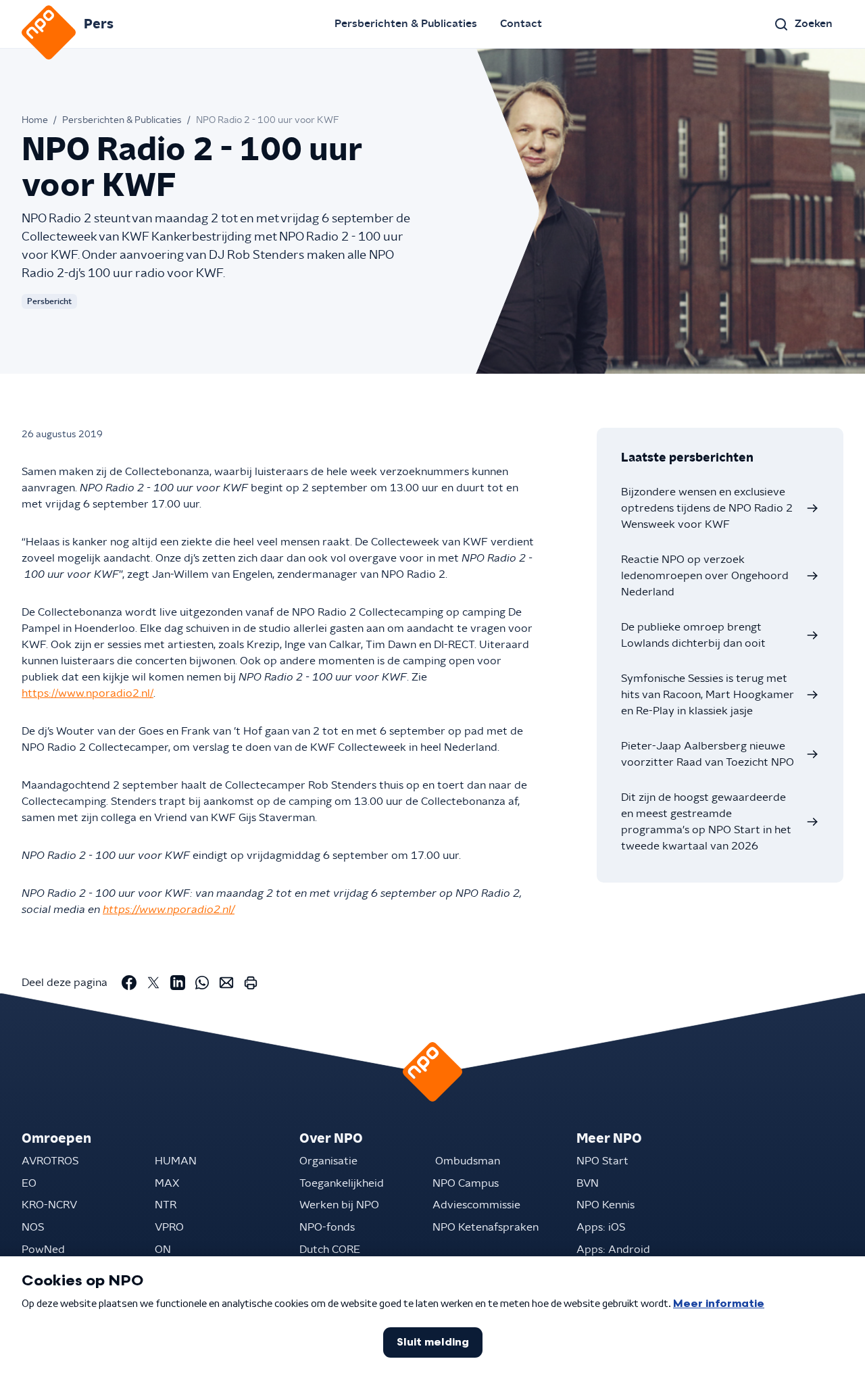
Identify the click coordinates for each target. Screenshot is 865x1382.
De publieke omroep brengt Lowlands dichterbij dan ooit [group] (693, 635)
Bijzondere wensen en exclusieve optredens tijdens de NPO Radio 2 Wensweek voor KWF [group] (707, 508)
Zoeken (814, 23)
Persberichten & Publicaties (406, 23)
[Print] (251, 982)
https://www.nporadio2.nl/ (87, 693)
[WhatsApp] (202, 982)
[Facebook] (129, 982)
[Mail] (226, 982)
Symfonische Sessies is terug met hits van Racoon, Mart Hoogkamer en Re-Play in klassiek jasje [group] (707, 694)
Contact (521, 23)
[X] (153, 982)
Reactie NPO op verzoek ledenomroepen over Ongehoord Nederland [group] (705, 575)
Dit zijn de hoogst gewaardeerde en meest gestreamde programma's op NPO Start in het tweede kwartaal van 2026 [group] (706, 822)
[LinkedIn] (178, 982)
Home (35, 120)
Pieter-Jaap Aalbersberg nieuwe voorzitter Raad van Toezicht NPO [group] (707, 754)
